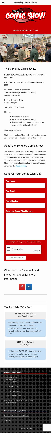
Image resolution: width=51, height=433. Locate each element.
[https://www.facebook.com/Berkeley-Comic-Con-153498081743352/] (22, 287)
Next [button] (47, 48)
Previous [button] (3, 48)
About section (21, 166)
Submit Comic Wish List (15, 258)
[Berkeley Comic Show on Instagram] (29, 287)
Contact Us (7, 420)
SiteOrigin (29, 428)
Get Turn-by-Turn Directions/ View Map (17, 416)
